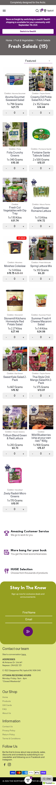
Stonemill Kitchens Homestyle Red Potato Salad (15, 321)
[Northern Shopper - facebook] (4, 765)
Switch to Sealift (28, 31)
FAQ (4, 709)
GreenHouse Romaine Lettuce (41, 209)
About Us (6, 713)
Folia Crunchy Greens (15, 154)
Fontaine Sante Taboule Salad (41, 154)
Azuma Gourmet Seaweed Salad (14, 98)
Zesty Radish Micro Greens (15, 495)
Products (6, 701)
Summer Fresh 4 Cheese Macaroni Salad (41, 321)
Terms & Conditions (11, 738)
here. (24, 654)
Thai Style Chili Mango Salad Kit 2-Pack (41, 380)
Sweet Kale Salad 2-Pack (15, 378)
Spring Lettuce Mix (41, 266)
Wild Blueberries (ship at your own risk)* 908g (41, 437)
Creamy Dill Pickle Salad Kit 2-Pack (41, 98)
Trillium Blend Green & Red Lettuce (15, 437)
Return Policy (8, 734)
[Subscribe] (28, 631)
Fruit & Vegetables (24, 40)
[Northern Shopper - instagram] (9, 765)
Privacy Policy (8, 730)
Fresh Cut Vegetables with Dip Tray (14, 210)
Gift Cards (7, 705)
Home (9, 40)
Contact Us (7, 726)
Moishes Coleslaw (15, 266)
